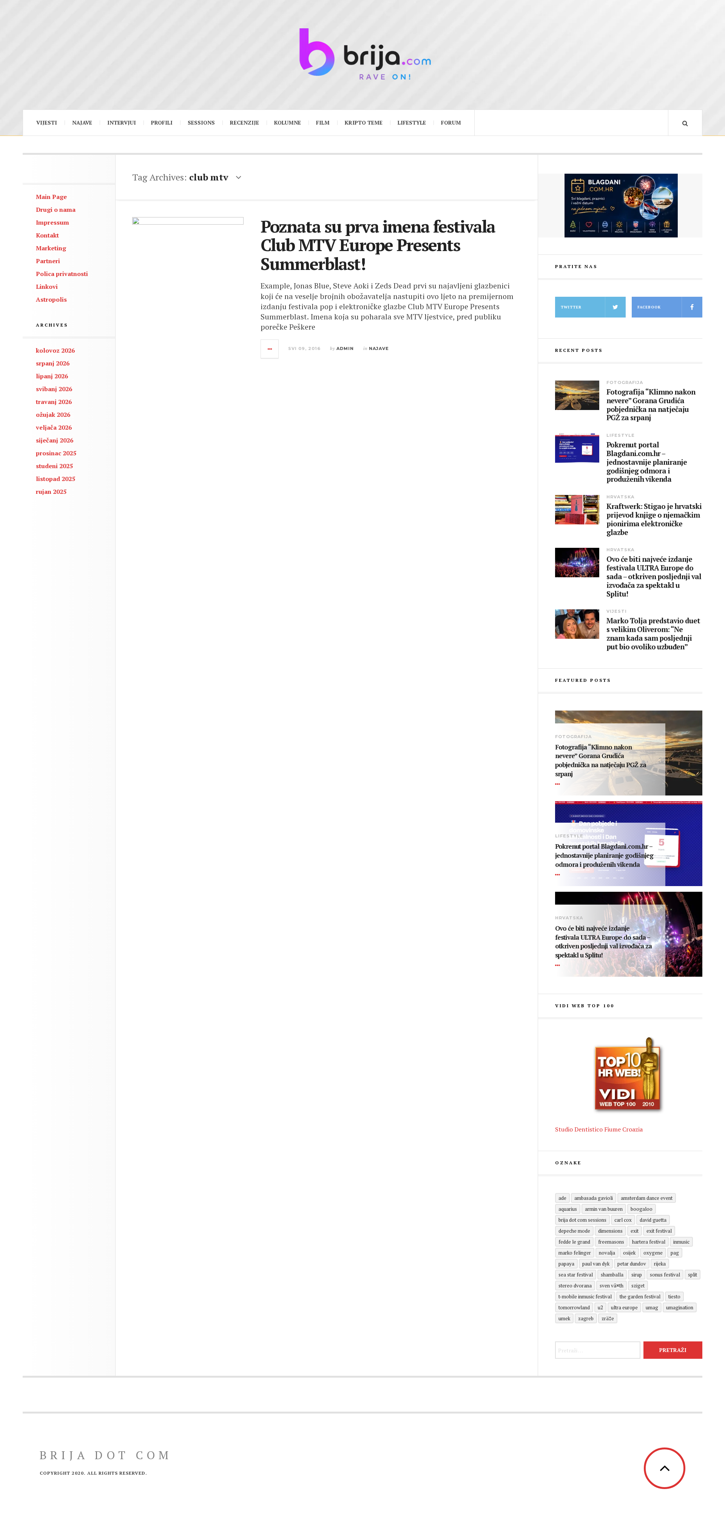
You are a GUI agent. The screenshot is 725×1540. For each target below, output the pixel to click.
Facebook (649, 307)
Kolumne (287, 122)
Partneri (48, 261)
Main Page (51, 197)
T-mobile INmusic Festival (585, 1296)
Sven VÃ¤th (611, 1285)
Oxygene (653, 1252)
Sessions (201, 122)
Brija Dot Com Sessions (582, 1219)
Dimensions (610, 1230)
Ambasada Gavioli (593, 1198)
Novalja (607, 1252)
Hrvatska (620, 496)
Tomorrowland (574, 1307)
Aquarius (567, 1208)
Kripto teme (364, 122)
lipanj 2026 (52, 376)
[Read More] (559, 784)
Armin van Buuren (604, 1208)
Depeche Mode (574, 1230)
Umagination (679, 1307)
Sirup (636, 1274)
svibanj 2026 (54, 389)
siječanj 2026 (54, 440)
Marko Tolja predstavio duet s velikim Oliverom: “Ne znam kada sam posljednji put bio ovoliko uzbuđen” (653, 634)
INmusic (681, 1241)
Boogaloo (641, 1208)
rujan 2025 (51, 491)
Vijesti (46, 122)
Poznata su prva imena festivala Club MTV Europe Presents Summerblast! (378, 245)
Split (692, 1274)
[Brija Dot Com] (362, 53)
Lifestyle (412, 122)
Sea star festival (575, 1274)
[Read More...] (270, 349)
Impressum (52, 222)
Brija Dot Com (106, 1455)
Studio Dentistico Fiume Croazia (599, 1129)
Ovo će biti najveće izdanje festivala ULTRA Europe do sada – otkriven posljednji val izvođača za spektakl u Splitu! (653, 576)
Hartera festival (648, 1241)
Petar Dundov (631, 1263)
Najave (82, 122)
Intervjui (121, 122)
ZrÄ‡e (608, 1318)
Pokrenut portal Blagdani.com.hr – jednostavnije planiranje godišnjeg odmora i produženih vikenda (646, 462)
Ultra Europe (624, 1307)
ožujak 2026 (53, 414)
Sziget (638, 1285)
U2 (600, 1307)
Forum (451, 122)
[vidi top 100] (628, 1075)
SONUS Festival (665, 1274)
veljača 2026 (54, 427)
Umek (564, 1318)
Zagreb (586, 1318)
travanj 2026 (54, 402)
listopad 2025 (55, 479)
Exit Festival (659, 1230)
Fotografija (624, 382)
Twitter (571, 307)
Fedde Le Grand (574, 1241)
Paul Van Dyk (595, 1263)
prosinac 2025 (56, 453)
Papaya (566, 1263)
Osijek (629, 1252)
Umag (652, 1307)
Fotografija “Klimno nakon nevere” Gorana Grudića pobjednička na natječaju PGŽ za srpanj (650, 405)
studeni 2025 (54, 466)
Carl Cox (623, 1219)
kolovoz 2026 (55, 350)
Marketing (51, 248)
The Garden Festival (640, 1296)
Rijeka (660, 1263)
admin (345, 348)
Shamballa (612, 1274)
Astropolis (51, 299)
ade (562, 1198)
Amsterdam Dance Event (647, 1198)
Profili (162, 122)
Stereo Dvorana (575, 1285)
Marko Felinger (574, 1252)
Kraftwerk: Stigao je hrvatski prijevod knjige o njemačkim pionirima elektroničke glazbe (654, 519)
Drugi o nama (56, 209)
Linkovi (47, 286)
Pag (675, 1252)
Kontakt (47, 235)
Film (323, 122)
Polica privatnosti (62, 274)
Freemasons (611, 1241)
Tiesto (674, 1296)
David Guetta (653, 1219)
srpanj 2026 (52, 363)
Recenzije (244, 122)
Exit (635, 1230)
